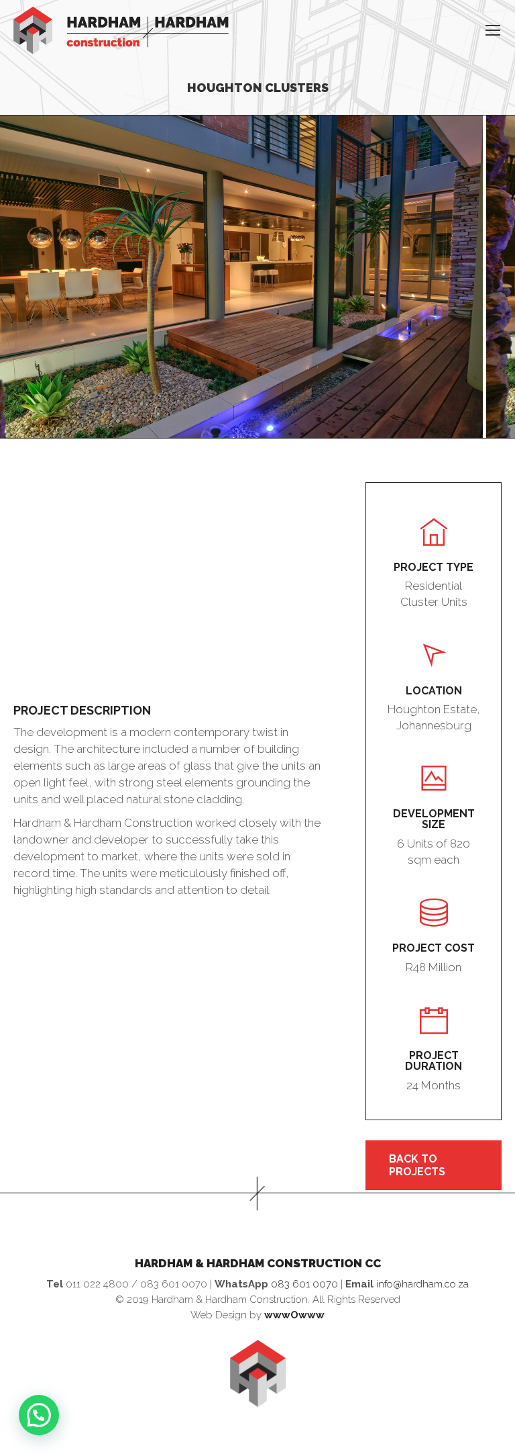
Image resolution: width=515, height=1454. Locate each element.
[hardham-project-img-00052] (241, 277)
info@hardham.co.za (422, 1284)
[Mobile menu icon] (493, 30)
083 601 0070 (304, 1284)
